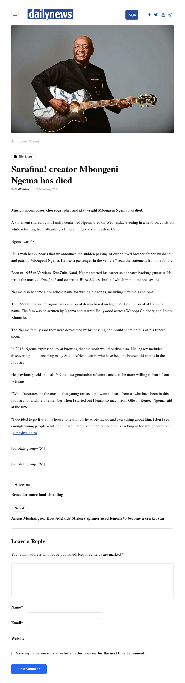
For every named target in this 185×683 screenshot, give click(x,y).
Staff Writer (22, 189)
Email (17, 622)
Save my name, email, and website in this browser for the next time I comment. (80, 653)
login (132, 14)
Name (17, 607)
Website (18, 638)
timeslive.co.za (25, 432)
